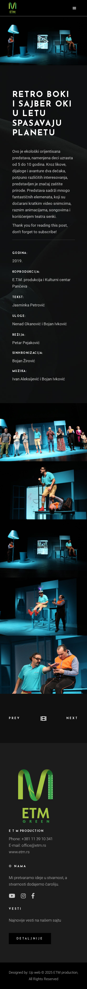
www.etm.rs (19, 852)
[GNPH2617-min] (43, 548)
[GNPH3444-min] (43, 432)
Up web (34, 972)
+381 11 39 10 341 (37, 838)
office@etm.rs (34, 845)
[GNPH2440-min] (43, 665)
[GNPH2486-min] (43, 606)
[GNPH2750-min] (43, 490)
